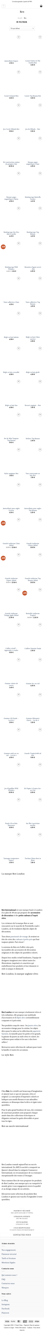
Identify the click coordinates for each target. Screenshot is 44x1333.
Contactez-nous (8, 1283)
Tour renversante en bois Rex (33, 474)
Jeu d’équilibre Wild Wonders (11, 789)
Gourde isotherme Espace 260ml (11, 579)
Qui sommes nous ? (9, 1275)
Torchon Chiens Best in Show (33, 859)
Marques (5, 1288)
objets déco (21, 1018)
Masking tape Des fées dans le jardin (11, 233)
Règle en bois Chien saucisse (33, 338)
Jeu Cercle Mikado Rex (11, 129)
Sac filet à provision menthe (33, 824)
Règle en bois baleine (11, 337)
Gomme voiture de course (11, 684)
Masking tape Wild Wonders (11, 268)
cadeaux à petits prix (24, 939)
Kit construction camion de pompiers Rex (11, 163)
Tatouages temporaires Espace (11, 859)
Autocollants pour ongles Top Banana (32, 509)
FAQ (3, 1279)
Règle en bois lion (11, 405)
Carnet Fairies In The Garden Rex (32, 62)
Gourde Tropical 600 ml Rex (32, 754)
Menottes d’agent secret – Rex (32, 268)
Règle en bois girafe (33, 372)
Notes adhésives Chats (11, 302)
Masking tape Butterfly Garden (33, 198)
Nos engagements (9, 1250)
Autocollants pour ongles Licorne (11, 509)
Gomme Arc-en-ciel (33, 684)
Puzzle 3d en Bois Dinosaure (11, 824)
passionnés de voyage (19, 937)
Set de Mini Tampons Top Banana (11, 439)
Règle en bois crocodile (11, 372)
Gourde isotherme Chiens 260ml (32, 544)
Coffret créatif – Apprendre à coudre (11, 649)
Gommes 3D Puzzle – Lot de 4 (11, 719)
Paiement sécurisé (9, 1254)
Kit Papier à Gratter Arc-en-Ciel (32, 789)
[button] (3, 6)
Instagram (6, 1304)
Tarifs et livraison (9, 1258)
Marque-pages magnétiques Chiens (11, 198)
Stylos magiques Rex (11, 474)
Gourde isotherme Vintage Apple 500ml (11, 614)
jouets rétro (33, 1025)
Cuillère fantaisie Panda (33, 649)
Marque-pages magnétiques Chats (32, 163)
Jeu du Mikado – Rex (32, 129)
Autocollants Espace (11, 61)
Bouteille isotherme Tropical (33, 614)
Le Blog (5, 1300)
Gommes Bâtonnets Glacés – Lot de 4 (33, 719)
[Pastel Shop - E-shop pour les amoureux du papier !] (22, 6)
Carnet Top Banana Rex (33, 96)
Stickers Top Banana (33, 439)
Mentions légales (8, 1263)
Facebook (6, 1309)
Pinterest (5, 1313)
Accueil (20, 18)
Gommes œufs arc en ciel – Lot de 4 (11, 754)
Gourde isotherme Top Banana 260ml (33, 579)
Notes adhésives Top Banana (33, 303)
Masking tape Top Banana (33, 233)
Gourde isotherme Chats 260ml (11, 544)
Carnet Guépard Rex (11, 96)
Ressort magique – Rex (33, 405)
